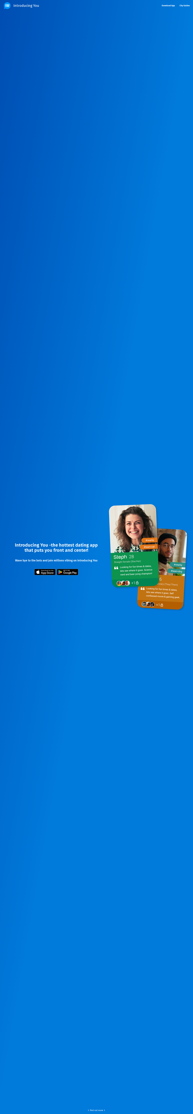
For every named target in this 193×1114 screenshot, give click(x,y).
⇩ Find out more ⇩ (96, 1110)
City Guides (184, 5)
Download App (168, 5)
